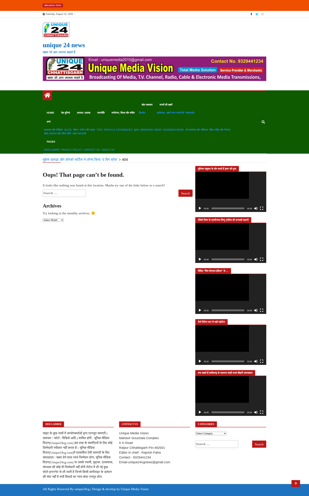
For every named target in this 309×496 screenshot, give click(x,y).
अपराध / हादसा (83, 112)
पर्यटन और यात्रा (87, 129)
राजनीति (101, 112)
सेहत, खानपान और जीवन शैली (57, 133)
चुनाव (136, 129)
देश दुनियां (65, 112)
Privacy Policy (71, 149)
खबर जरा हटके (79, 133)
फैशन (75, 129)
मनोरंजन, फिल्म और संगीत (123, 112)
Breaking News (151, 129)
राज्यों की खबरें (166, 104)
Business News (173, 129)
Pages (51, 141)
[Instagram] (262, 14)
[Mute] (256, 208)
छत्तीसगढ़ (161, 112)
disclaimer (52, 149)
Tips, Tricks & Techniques (114, 129)
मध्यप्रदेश (190, 112)
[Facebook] (252, 14)
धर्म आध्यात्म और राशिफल (196, 129)
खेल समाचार (147, 104)
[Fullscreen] (261, 208)
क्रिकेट (142, 112)
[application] (230, 192)
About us (107, 149)
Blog (68, 129)
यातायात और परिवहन (53, 129)
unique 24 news (64, 45)
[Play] (200, 208)
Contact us (92, 149)
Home (50, 112)
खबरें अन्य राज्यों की (175, 112)
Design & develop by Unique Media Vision (120, 489)
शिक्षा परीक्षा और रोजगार (219, 129)
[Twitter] (257, 14)
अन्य (49, 121)
